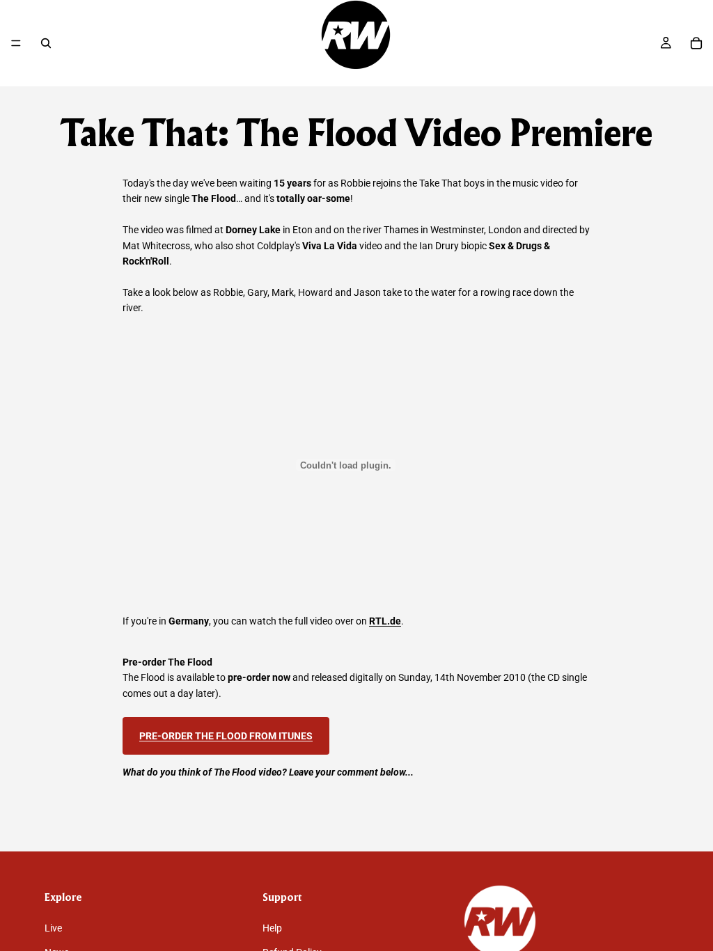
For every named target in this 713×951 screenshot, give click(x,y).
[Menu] (16, 43)
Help (272, 928)
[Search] (46, 43)
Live (53, 928)
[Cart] (696, 43)
